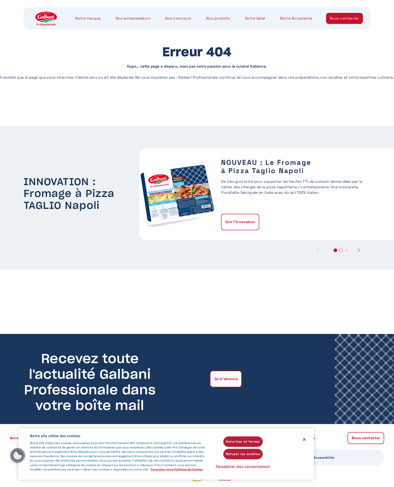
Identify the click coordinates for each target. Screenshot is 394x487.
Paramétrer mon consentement (243, 466)
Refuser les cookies (243, 454)
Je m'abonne (226, 378)
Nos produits (218, 18)
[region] (166, 454)
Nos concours (178, 18)
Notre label (255, 18)
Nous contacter (344, 18)
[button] (358, 250)
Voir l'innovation (240, 221)
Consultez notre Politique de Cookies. (177, 469)
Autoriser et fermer (243, 441)
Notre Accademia (296, 18)
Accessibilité (323, 458)
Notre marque (88, 18)
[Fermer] (304, 439)
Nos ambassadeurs (133, 18)
